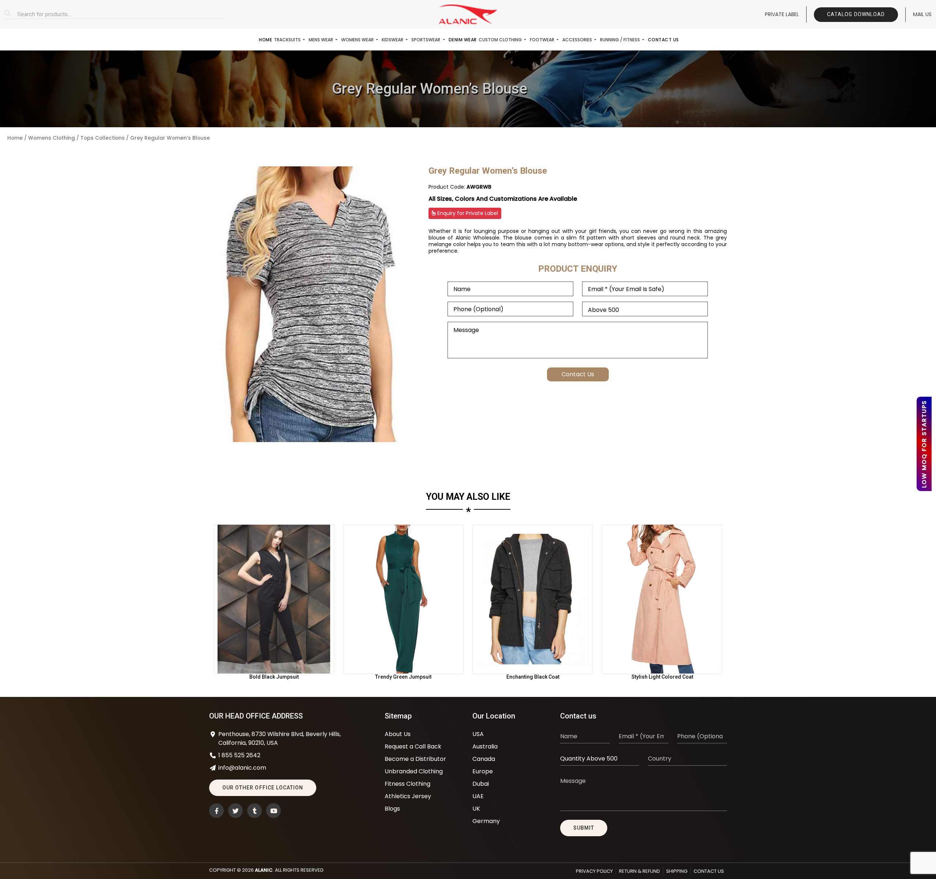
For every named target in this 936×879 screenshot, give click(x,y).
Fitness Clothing (407, 784)
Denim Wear (463, 40)
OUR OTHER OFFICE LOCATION (262, 788)
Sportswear (426, 40)
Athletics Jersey (408, 796)
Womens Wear (358, 40)
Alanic (264, 870)
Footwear (542, 40)
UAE (478, 796)
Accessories (577, 40)
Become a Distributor (415, 759)
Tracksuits (288, 40)
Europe (482, 771)
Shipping (676, 871)
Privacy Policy (594, 871)
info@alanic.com (242, 767)
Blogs (392, 808)
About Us (398, 734)
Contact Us (663, 40)
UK (476, 808)
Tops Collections (102, 138)
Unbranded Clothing (414, 771)
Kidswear (393, 40)
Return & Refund (639, 871)
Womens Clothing (51, 138)
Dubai (480, 784)
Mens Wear (321, 40)
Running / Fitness (620, 40)
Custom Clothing (501, 40)
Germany (486, 821)
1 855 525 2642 (239, 755)
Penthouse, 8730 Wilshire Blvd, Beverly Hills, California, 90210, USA (279, 738)
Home (265, 40)
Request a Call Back (413, 746)
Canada (483, 759)
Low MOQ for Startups (924, 444)
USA (478, 734)
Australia (485, 746)
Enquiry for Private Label (467, 213)
